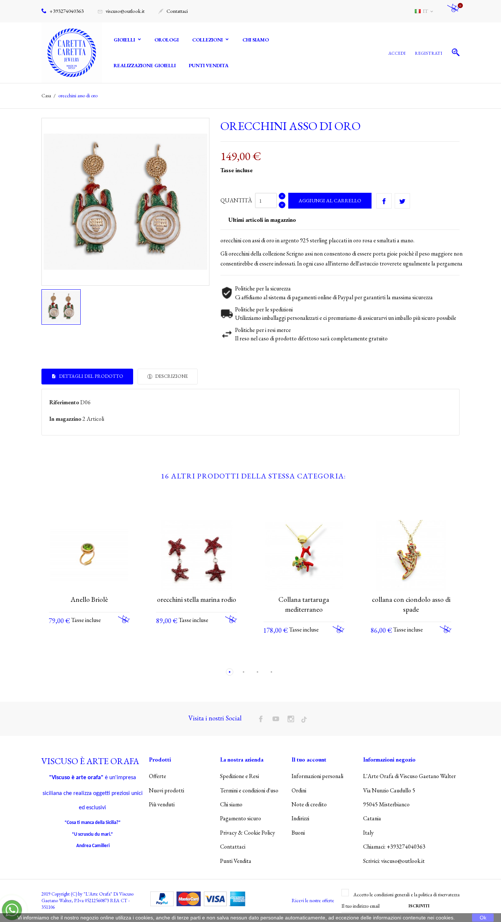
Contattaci (173, 10)
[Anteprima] (83, 656)
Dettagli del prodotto (90, 376)
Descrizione (171, 376)
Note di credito (309, 804)
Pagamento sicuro (240, 818)
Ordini (299, 790)
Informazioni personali (317, 776)
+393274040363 (66, 10)
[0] (453, 11)
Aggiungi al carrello (330, 200)
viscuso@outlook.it (121, 10)
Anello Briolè (89, 599)
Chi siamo (255, 39)
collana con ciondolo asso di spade (411, 604)
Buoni (298, 832)
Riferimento (64, 402)
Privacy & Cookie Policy (247, 832)
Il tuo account (309, 759)
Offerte (157, 776)
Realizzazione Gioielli (145, 65)
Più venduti (162, 804)
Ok (483, 918)
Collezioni (208, 39)
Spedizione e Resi (239, 776)
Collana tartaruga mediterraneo (303, 604)
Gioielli (125, 39)
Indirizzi (300, 818)
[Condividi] (384, 201)
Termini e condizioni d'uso (249, 790)
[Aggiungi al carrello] (124, 619)
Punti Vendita (208, 65)
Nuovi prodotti (166, 790)
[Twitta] (402, 201)
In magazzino (65, 419)
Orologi (166, 39)
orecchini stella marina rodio (196, 599)
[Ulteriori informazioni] (96, 656)
